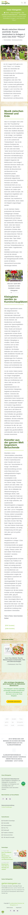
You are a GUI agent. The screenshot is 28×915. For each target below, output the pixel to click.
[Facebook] (3, 799)
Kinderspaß (6, 830)
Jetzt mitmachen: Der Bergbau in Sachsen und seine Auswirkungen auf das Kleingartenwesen (14, 742)
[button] (6, 281)
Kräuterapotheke (7, 825)
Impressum (18, 907)
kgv (13, 722)
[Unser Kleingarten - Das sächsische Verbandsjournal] (14, 749)
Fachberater (5, 886)
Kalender (4, 893)
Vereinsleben (7, 40)
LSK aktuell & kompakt (8, 837)
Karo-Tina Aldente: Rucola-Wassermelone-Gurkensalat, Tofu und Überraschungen (14, 659)
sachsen (15, 887)
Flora (21, 719)
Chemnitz (20, 887)
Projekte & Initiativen (8, 832)
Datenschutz (10, 907)
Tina (23, 889)
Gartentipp (15, 886)
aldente (18, 891)
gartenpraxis (8, 889)
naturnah (3, 889)
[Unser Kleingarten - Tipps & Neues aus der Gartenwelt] (6, 3)
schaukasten (19, 889)
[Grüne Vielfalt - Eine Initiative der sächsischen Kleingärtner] (23, 784)
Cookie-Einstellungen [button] (7, 807)
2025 (7, 719)
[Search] (22, 3)
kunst (6, 725)
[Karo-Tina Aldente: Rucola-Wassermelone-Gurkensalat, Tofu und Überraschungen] (14, 649)
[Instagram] (6, 799)
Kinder (5, 891)
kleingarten (20, 722)
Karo (3, 891)
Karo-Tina (18, 664)
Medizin (22, 891)
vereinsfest (20, 725)
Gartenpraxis (11, 664)
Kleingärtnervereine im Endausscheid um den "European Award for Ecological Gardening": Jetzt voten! (14, 758)
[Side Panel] (24, 2)
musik (12, 725)
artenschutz (10, 887)
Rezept (20, 886)
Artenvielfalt (6, 823)
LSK (23, 887)
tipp (6, 893)
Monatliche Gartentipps (9, 820)
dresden (14, 719)
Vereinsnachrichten (17, 40)
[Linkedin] (10, 799)
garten (6, 722)
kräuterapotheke (12, 891)
